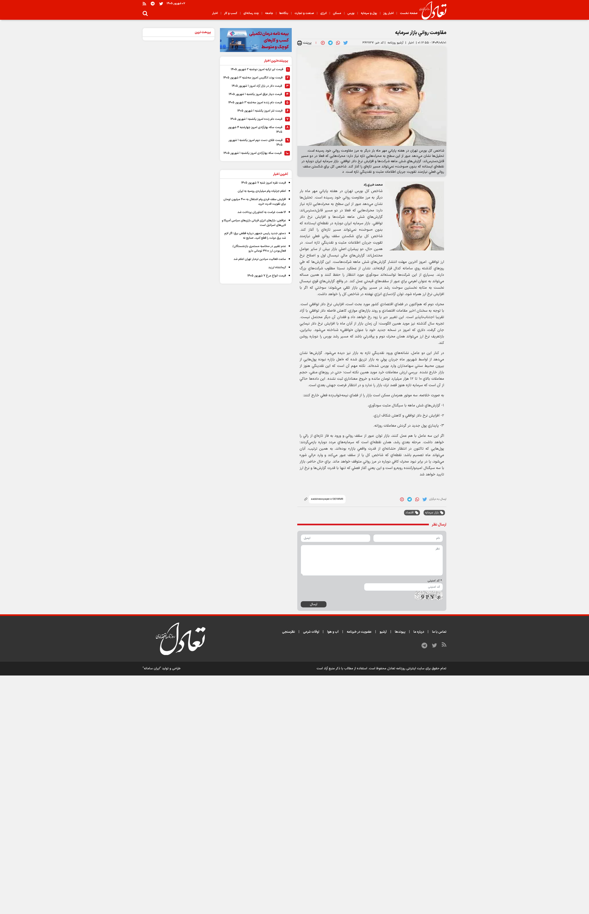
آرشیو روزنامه (395, 42)
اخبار (411, 42)
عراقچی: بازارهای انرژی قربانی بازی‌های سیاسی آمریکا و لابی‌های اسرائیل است (254, 222)
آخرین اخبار (280, 174)
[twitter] (345, 42)
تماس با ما (439, 631)
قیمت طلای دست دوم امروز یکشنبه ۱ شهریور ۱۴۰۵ (255, 142)
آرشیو (383, 631)
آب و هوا (333, 631)
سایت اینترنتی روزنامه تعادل (405, 668)
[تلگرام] (153, 4)
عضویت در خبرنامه (359, 631)
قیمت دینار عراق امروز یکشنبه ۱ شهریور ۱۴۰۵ (255, 94)
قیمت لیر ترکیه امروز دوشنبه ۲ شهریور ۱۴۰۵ (257, 69)
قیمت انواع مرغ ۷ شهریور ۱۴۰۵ (266, 275)
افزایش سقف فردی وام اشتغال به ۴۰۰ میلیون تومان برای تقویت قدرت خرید (254, 201)
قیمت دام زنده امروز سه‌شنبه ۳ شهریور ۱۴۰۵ (255, 102)
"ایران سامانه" (152, 668)
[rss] (144, 3)
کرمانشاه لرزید (277, 267)
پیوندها (400, 631)
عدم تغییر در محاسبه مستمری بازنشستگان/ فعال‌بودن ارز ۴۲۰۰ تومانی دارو (259, 248)
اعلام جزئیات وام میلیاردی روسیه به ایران (262, 191)
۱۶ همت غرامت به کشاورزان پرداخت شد (261, 212)
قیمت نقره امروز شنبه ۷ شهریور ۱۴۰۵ (263, 183)
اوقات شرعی (311, 631)
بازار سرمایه (432, 512)
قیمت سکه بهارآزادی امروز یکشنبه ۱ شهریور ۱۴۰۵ (252, 153)
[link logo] (431, 10)
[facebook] (322, 42)
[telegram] (330, 42)
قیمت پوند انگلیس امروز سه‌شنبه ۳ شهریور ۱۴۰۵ (253, 77)
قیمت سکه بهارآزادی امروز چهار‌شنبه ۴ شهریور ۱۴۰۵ (255, 129)
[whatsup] (338, 42)
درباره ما (418, 631)
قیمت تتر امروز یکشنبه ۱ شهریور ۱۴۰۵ (260, 111)
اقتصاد (409, 512)
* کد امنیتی (434, 580)
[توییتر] (161, 3)
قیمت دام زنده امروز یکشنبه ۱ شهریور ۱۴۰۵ (256, 119)
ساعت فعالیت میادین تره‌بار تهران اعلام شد (260, 259)
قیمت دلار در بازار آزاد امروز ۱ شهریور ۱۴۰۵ (257, 86)
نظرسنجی (288, 631)
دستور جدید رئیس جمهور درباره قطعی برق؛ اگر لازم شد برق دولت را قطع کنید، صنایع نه (255, 235)
